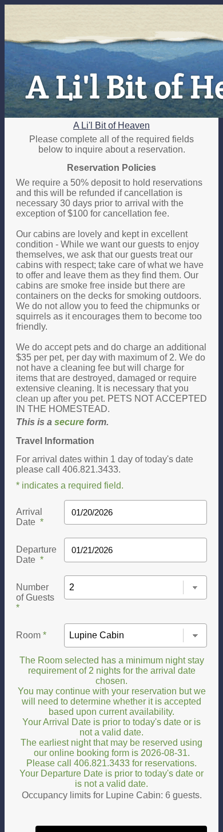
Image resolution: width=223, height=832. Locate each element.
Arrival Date (29, 517)
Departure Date (36, 555)
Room (31, 635)
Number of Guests (35, 597)
